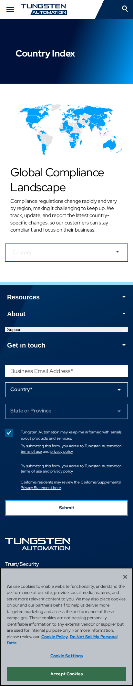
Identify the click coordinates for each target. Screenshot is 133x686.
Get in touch (26, 345)
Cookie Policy (54, 636)
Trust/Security (22, 564)
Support (14, 329)
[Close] (125, 577)
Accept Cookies (66, 674)
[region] (66, 627)
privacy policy (61, 451)
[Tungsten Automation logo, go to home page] (52, 544)
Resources (23, 297)
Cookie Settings (66, 656)
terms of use (31, 451)
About (16, 313)
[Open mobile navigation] (10, 9)
